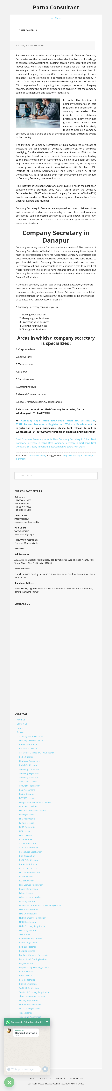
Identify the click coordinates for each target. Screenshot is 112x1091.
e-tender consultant (28, 806)
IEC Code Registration (29, 872)
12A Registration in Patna (31, 736)
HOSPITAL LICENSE (28, 868)
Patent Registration (28, 942)
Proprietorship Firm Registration (34, 967)
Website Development (79, 424)
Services (20, 732)
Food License (25, 835)
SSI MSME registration (29, 1008)
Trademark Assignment (30, 1017)
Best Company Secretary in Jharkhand (69, 443)
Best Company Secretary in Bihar (71, 439)
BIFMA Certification (28, 744)
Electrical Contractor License (32, 810)
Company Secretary (37, 455)
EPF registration (26, 814)
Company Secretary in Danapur (76, 455)
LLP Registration (27, 901)
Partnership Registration (30, 938)
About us (21, 719)
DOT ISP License (27, 798)
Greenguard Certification (30, 851)
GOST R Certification (28, 847)
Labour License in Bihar (30, 897)
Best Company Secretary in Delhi (67, 446)
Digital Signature (27, 794)
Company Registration (35, 420)
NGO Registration (27, 922)
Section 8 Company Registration (34, 992)
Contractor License (28, 781)
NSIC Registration (27, 930)
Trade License (25, 1012)
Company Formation (29, 769)
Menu (58, 18)
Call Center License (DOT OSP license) (37, 752)
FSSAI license (24, 424)
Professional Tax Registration (33, 959)
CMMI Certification (28, 765)
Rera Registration (27, 979)
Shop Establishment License (32, 996)
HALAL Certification (28, 864)
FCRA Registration (27, 827)
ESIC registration (27, 818)
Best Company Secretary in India (34, 439)
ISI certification (26, 876)
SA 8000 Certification (29, 988)
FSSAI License (25, 839)
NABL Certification (28, 913)
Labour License (26, 893)
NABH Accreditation (28, 909)
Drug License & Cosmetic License (35, 802)
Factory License (26, 823)
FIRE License (25, 831)
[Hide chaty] (9, 1082)
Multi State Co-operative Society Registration (40, 905)
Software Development (30, 1004)
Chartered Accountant (29, 761)
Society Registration (28, 1000)
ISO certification (85, 420)
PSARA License (26, 971)
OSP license (24, 934)
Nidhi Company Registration (32, 926)
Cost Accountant (27, 790)
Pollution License (27, 950)
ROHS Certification (28, 984)
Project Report (26, 963)
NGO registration (62, 420)
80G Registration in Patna (31, 740)
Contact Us (22, 723)
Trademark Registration (48, 424)
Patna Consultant (56, 7)
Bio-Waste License (28, 748)
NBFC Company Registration (32, 917)
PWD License (25, 975)
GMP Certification (27, 843)
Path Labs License (27, 946)
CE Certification (26, 756)
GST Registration (27, 856)
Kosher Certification (28, 889)
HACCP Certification (28, 860)
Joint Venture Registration (31, 884)
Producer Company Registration (34, 955)
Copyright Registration (29, 785)
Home (20, 728)
